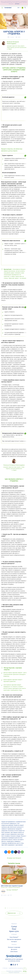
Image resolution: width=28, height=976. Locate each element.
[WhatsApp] (22, 851)
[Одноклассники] (9, 851)
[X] (15, 851)
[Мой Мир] (12, 851)
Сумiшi (14, 926)
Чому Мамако (14, 937)
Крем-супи (14, 931)
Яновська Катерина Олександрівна (14, 465)
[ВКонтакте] (5, 851)
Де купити (14, 949)
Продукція (14, 923)
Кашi (14, 929)
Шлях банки (14, 951)
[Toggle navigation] (2, 7)
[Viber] (18, 851)
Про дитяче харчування (14, 939)
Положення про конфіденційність (14, 971)
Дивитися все (12, 913)
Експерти (14, 941)
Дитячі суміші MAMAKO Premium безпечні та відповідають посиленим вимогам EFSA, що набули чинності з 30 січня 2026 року (14, 2)
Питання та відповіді (14, 947)
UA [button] (18, 7)
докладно (17, 3)
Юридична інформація (14, 972)
